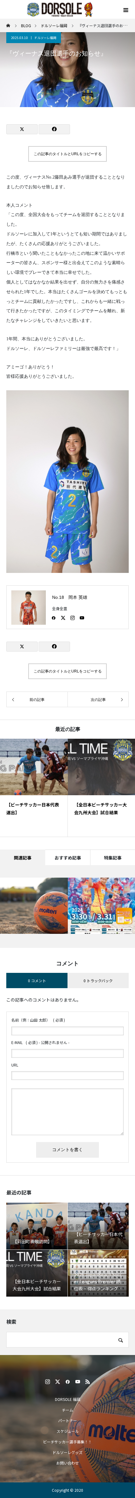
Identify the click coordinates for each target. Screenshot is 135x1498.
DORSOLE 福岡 (67, 1399)
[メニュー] (125, 9)
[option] (34, 788)
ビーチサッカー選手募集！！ (67, 1441)
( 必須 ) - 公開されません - (40, 1042)
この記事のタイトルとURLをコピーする (68, 154)
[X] (63, 617)
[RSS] (87, 1381)
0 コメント (37, 980)
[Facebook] (54, 617)
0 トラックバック (98, 980)
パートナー (67, 1420)
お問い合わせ (67, 1463)
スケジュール (68, 1431)
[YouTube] (82, 617)
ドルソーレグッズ (67, 1452)
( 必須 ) (38, 1019)
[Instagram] (72, 617)
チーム (67, 1409)
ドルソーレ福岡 (45, 37)
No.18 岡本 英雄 (69, 597)
